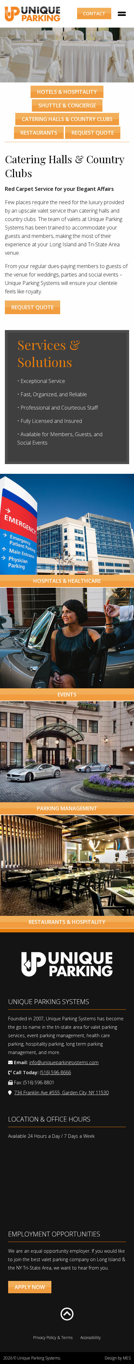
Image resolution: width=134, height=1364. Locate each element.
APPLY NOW (30, 1287)
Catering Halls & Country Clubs (67, 119)
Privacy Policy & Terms (53, 1337)
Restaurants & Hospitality (67, 922)
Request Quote (93, 132)
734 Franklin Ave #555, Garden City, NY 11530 (61, 1092)
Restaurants (38, 132)
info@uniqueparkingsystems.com (64, 1062)
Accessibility (90, 1337)
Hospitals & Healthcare (67, 580)
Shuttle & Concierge (67, 105)
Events (67, 694)
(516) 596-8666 (55, 1072)
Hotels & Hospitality (67, 91)
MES (127, 1358)
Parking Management (67, 808)
